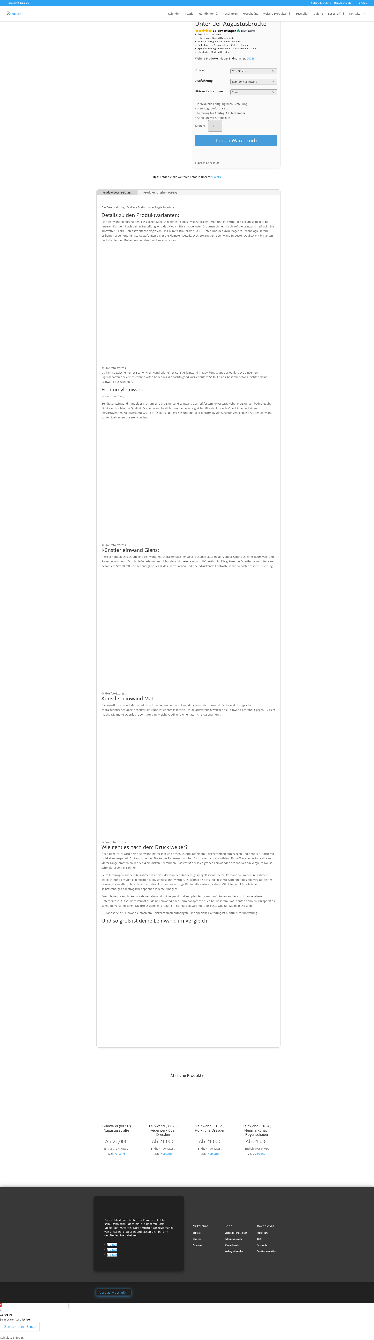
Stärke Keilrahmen (209, 91)
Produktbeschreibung (116, 192)
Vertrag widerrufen (234, 1251)
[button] (225, 31)
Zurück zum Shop (20, 1326)
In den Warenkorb (236, 140)
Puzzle (189, 13)
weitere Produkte (275, 13)
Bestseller (302, 13)
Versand (119, 1153)
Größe (200, 70)
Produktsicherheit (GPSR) (160, 192)
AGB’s (260, 1239)
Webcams (197, 1245)
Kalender (174, 13)
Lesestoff (334, 13)
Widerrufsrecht (232, 1245)
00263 (251, 58)
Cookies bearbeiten (266, 1251)
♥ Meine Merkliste (321, 3)
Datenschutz (263, 1245)
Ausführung (204, 81)
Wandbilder (206, 13)
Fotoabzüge (250, 13)
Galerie (318, 13)
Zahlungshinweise (233, 1239)
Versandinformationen (236, 1233)
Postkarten (230, 13)
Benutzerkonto (342, 3)
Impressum (262, 1233)
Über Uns (197, 1239)
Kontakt (354, 13)
